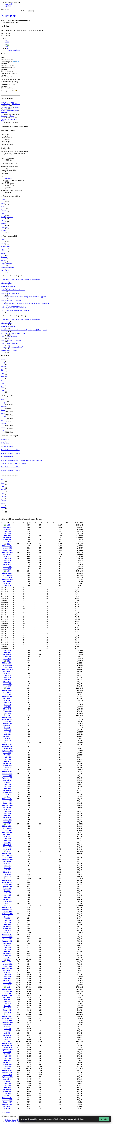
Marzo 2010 (7, 1035)
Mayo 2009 (7, 1058)
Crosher (3, 507)
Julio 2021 (7, 728)
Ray (2, 380)
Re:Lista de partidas (7, 446)
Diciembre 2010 (7, 1016)
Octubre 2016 (7, 857)
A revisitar (4, 116)
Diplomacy (4, 257)
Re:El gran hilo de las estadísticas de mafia (13, 463)
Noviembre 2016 (7, 855)
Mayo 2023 (7, 677)
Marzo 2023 (7, 682)
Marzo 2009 (7, 1062)
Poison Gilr (4, 227)
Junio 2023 (7, 675)
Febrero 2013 (7, 955)
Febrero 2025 (7, 567)
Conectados (5, 1112)
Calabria (3, 416)
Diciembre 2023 (7, 663)
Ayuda (14, 1120)
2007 (8, 1096)
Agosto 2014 (7, 916)
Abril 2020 (7, 761)
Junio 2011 (7, 1001)
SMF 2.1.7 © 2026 (10, 1121)
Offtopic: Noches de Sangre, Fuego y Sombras (15, 310)
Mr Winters (16, 104)
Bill (2, 370)
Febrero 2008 (7, 1091)
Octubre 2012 (7, 966)
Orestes (3, 75)
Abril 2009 (7, 1060)
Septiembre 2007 (7, 1104)
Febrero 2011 (7, 1010)
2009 (8, 1041)
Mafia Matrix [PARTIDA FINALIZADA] (13, 307)
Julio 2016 (7, 863)
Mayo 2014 (7, 922)
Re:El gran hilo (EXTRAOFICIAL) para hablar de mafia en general (21, 460)
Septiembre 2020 (7, 751)
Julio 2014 (7, 918)
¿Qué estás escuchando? (8, 286)
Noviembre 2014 (7, 909)
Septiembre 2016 (7, 859)
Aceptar (104, 1119)
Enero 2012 (7, 985)
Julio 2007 (7, 1108)
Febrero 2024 (7, 657)
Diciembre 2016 (7, 853)
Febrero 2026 (7, 539)
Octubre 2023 (7, 667)
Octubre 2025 (7, 550)
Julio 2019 (7, 782)
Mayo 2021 (7, 732)
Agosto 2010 (7, 1024)
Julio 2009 (7, 1054)
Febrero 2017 (7, 847)
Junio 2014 (7, 920)
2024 (8, 571)
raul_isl (3, 220)
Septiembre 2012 (7, 968)
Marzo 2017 (7, 845)
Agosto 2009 (7, 1052)
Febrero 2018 (7, 820)
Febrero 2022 (7, 711)
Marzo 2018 (7, 817)
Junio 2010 (7, 1029)
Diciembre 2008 (7, 1070)
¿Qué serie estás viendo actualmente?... (8, 103)
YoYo (2, 206)
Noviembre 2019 (7, 774)
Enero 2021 (7, 740)
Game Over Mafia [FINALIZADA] (11, 300)
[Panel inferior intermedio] (8, 45)
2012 (8, 960)
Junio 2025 (7, 558)
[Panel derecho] (6, 45)
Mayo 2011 (7, 1004)
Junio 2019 (7, 784)
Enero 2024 (7, 659)
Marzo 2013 (7, 953)
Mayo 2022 (7, 705)
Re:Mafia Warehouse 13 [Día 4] (10, 453)
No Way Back (5, 270)
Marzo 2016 (7, 872)
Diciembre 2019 (7, 771)
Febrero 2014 (7, 928)
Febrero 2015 (7, 901)
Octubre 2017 (7, 830)
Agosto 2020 (7, 753)
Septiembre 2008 (7, 1077)
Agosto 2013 (7, 943)
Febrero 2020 (7, 765)
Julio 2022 (7, 700)
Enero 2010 (7, 1039)
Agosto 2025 (7, 554)
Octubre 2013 (7, 939)
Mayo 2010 (7, 1031)
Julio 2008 (7, 1081)
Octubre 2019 (7, 776)
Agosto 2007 (7, 1106)
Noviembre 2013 (7, 937)
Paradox (3, 490)
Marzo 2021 (7, 736)
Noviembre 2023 (7, 665)
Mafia (2, 240)
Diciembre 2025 (7, 546)
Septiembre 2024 (7, 579)
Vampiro (3, 253)
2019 (8, 769)
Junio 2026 (7, 531)
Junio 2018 (7, 811)
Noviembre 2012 (7, 964)
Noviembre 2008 (7, 1073)
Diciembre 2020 (7, 744)
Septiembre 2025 (7, 552)
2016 (8, 851)
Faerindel (3, 423)
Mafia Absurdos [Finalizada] (9, 337)
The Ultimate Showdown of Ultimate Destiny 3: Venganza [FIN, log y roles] (24, 297)
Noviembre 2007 (7, 1100)
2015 (8, 878)
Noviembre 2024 (7, 575)
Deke (2, 387)
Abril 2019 (7, 788)
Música (3, 250)
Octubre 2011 (7, 993)
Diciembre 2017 (7, 826)
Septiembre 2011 (7, 995)
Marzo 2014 (7, 926)
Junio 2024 (7, 585)
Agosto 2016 (7, 861)
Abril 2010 (7, 1033)
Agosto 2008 (7, 1079)
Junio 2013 (7, 947)
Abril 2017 (7, 843)
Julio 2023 (7, 673)
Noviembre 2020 (7, 746)
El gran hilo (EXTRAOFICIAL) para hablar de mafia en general (20, 279)
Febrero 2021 (7, 738)
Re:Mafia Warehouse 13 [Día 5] (10, 450)
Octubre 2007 (7, 1102)
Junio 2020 (7, 757)
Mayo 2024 (7, 650)
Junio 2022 (7, 702)
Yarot (2, 390)
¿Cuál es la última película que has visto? (13, 290)
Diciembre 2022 (7, 690)
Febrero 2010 (7, 1037)
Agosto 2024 (7, 581)
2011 (8, 987)
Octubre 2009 (7, 1047)
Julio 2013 (7, 945)
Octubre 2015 (7, 884)
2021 (8, 715)
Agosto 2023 (7, 671)
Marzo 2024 (7, 654)
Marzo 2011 (7, 1008)
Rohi (2, 383)
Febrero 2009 (7, 1064)
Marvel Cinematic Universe (9, 110)
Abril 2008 (7, 1087)
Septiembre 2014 (7, 914)
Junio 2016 (7, 866)
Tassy (3, 57)
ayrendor (3, 223)
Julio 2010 (7, 1027)
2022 (8, 688)
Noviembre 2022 (7, 692)
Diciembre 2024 (7, 573)
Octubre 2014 (7, 912)
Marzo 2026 (7, 537)
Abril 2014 (7, 924)
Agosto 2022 (7, 698)
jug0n (2, 493)
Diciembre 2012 (7, 962)
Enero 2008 (7, 1093)
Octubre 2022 (7, 694)
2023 (8, 661)
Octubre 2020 (7, 748)
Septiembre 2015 (7, 886)
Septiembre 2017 (7, 832)
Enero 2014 (7, 930)
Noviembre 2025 (7, 548)
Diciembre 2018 (7, 799)
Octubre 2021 (7, 721)
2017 (8, 824)
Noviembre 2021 (7, 719)
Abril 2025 (7, 562)
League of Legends (6, 263)
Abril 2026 (7, 535)
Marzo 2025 (7, 565)
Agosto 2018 (7, 807)
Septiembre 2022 (7, 696)
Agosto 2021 (7, 725)
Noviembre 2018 (7, 801)
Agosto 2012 (7, 970)
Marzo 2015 (7, 899)
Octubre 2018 (7, 803)
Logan (3, 427)
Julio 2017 (7, 836)
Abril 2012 (7, 978)
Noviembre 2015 (7, 882)
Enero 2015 (7, 903)
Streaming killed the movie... (9, 119)
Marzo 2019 (7, 790)
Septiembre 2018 (7, 805)
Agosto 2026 (7, 527)
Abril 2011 (7, 1006)
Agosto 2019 (7, 780)
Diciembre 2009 (7, 1043)
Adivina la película (6, 107)
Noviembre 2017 (7, 828)
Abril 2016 (7, 870)
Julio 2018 (7, 809)
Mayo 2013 (7, 949)
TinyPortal (8, 1120)
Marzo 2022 (7, 709)
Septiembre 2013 (7, 941)
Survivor (3, 260)
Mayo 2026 (7, 533)
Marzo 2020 (7, 763)
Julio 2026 (7, 529)
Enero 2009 (7, 1066)
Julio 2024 (7, 583)
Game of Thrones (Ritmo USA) (10, 293)
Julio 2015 (7, 891)
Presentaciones (5, 246)
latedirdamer (8, 178)
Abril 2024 (7, 652)
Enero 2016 (7, 876)
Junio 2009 (7, 1056)
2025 (8, 544)
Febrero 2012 (7, 983)
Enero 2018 (7, 822)
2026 (8, 525)
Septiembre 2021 (7, 723)
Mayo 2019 (7, 786)
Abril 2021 (7, 734)
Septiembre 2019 (7, 778)
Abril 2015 (7, 897)
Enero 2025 (7, 569)
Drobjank (4, 63)
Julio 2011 (7, 999)
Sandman (3, 366)
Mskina (12, 116)
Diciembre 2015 (7, 880)
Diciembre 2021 (7, 717)
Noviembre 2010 (7, 1018)
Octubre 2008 (7, 1075)
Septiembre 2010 (7, 1022)
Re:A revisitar (5, 439)
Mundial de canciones (7, 267)
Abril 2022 (7, 707)
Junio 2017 (7, 838)
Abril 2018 (7, 815)
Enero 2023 (7, 686)
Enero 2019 (7, 794)
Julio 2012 (7, 972)
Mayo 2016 (7, 868)
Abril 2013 (7, 951)
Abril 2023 (7, 680)
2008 (8, 1068)
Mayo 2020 (7, 759)
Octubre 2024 (7, 577)
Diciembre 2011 (7, 989)
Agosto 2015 (7, 889)
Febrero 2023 (7, 684)
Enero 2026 (7, 542)
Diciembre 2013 (7, 935)
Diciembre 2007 (7, 1098)
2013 (8, 932)
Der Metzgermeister (7, 217)
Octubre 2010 (7, 1020)
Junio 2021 (7, 730)
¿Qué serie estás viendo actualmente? (12, 347)
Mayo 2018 (7, 813)
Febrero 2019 (7, 792)
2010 (8, 1014)
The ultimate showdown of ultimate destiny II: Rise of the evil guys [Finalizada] (25, 303)
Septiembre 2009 (7, 1050)
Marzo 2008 (7, 1089)
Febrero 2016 (7, 874)
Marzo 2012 (7, 981)
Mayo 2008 (7, 1085)
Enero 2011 (7, 1012)
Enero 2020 (7, 767)
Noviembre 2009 (7, 1045)
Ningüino (3, 210)
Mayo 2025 (7, 560)
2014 (8, 905)
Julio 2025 (7, 556)
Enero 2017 (7, 849)
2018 (8, 797)
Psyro (2, 213)
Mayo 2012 (7, 976)
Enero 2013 (7, 958)
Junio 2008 (7, 1083)
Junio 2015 (7, 893)
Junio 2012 (7, 974)
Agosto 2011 (7, 997)
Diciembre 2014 (7, 907)
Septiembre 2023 (7, 669)
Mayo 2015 (7, 895)
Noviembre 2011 (7, 991)
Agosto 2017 (7, 834)
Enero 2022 (7, 713)
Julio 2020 (7, 755)
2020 (8, 742)
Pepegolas (4, 376)
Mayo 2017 (7, 840)
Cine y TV (4, 243)
